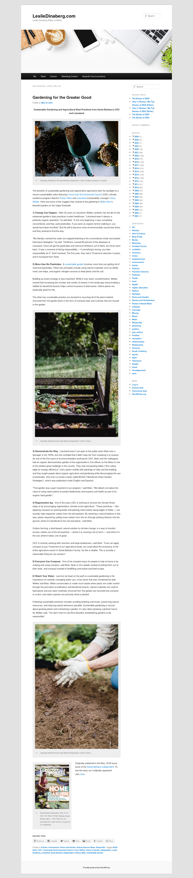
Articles (44, 847)
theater (135, 363)
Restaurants (137, 344)
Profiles (135, 335)
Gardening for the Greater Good (62, 97)
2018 (136, 162)
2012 (136, 181)
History (135, 290)
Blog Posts (137, 236)
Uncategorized (139, 370)
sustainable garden (74, 264)
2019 (136, 158)
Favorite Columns (140, 271)
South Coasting (139, 351)
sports (135, 354)
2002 (136, 212)
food (134, 281)
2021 (136, 152)
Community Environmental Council (85, 194)
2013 (136, 177)
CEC (40, 850)
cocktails (136, 249)
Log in (135, 384)
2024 (136, 142)
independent (106, 850)
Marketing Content (70, 76)
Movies (135, 313)
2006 (136, 200)
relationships (138, 341)
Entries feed (137, 387)
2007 (136, 196)
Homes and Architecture (143, 300)
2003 (136, 209)
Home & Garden (93, 850)
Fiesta (135, 278)
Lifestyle (136, 306)
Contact (53, 76)
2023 (136, 146)
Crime (135, 255)
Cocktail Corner (139, 246)
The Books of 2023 (140, 117)
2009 (136, 190)
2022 (136, 149)
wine (134, 373)
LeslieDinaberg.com (54, 15)
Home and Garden (68, 847)
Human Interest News (86, 847)
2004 (136, 206)
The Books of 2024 (140, 114)
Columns (136, 252)
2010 (136, 187)
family (135, 265)
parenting (136, 325)
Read (43, 76)
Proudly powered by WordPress (96, 867)
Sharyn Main (65, 198)
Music (135, 316)
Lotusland (81, 198)
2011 (136, 184)
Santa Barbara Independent (62, 852)
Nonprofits (100, 847)
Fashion (136, 268)
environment (53, 847)
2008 (136, 193)
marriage (136, 309)
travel (134, 367)
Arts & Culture (138, 233)
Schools (136, 347)
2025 (136, 139)
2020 (136, 155)
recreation (136, 338)
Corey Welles (79, 850)
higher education (140, 287)
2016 (136, 168)
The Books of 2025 (140, 98)
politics (135, 328)
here (82, 774)
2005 (136, 203)
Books (135, 239)
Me (34, 76)
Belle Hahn (105, 201)
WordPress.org (139, 394)
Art (133, 227)
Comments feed (139, 390)
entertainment (138, 258)
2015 (136, 171)
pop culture (137, 332)
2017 (136, 165)
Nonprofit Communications (93, 76)
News (134, 319)
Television (137, 360)
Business (136, 243)
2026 (136, 136)
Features (136, 274)
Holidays (136, 293)
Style (134, 357)
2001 (136, 216)
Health (135, 284)
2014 (136, 174)
